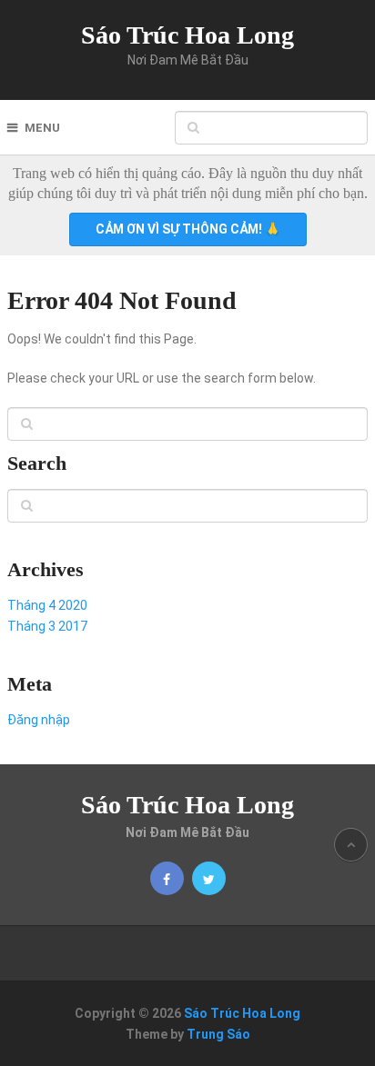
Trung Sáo (218, 1034)
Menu (42, 127)
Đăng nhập (38, 719)
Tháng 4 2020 (47, 605)
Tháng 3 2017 (47, 626)
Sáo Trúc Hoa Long (187, 35)
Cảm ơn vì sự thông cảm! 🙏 (188, 229)
